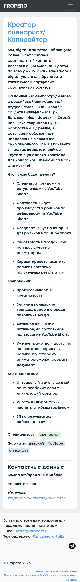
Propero (15, 6)
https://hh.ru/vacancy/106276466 (36, 498)
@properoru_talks (48, 536)
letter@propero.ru (32, 531)
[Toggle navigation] (70, 6)
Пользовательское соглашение (54, 571)
